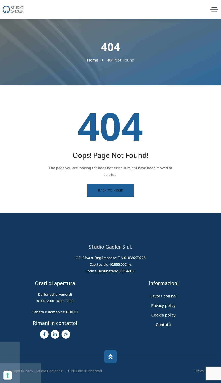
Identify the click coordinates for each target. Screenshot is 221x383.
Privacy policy (163, 305)
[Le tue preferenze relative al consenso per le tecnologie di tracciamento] (7, 375)
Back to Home (110, 190)
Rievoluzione (206, 370)
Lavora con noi (163, 296)
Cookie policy (163, 315)
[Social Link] (44, 334)
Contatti (163, 324)
